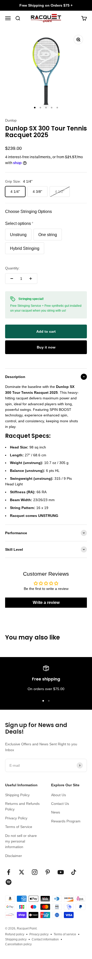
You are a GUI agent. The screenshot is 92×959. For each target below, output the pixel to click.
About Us (58, 795)
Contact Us (60, 804)
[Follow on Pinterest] (47, 872)
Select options (18, 223)
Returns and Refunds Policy (22, 806)
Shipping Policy (17, 795)
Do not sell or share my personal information (21, 841)
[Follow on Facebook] (8, 872)
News (55, 812)
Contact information (45, 939)
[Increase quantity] (30, 278)
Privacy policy (39, 934)
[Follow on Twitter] (21, 872)
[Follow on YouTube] (60, 872)
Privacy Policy (16, 818)
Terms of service (65, 934)
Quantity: (12, 268)
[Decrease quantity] (11, 278)
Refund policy (14, 934)
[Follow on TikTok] (73, 872)
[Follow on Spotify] (8, 882)
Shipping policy (16, 939)
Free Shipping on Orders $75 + (46, 5)
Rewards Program (65, 821)
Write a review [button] (46, 602)
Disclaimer (13, 856)
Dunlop (11, 120)
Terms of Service (18, 827)
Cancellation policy (18, 944)
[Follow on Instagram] (34, 872)
